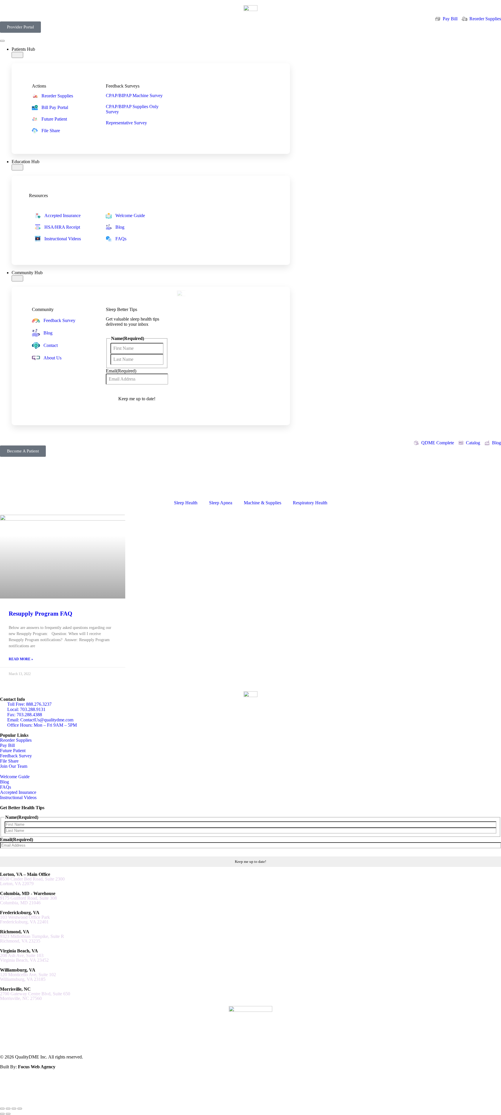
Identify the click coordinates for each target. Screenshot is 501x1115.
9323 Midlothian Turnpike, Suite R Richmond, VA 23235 (32, 938)
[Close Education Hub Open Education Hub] (17, 167)
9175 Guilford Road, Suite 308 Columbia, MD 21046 (28, 900)
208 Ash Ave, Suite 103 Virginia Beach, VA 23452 (24, 958)
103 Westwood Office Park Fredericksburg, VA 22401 (25, 919)
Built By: (27, 1066)
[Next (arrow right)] (8, 1114)
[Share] (14, 1108)
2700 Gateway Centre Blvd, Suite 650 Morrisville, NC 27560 (35, 996)
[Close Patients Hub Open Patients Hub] (17, 55)
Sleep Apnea (220, 502)
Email (121, 370)
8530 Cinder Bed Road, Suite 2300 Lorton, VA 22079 (32, 881)
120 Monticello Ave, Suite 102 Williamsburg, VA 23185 (28, 977)
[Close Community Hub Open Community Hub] (17, 278)
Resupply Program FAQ (40, 613)
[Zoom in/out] (2, 1108)
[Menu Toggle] (2, 41)
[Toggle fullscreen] (8, 1108)
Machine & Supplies (262, 502)
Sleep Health (185, 502)
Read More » (21, 659)
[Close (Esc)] (19, 1108)
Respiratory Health (310, 502)
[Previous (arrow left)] (2, 1114)
